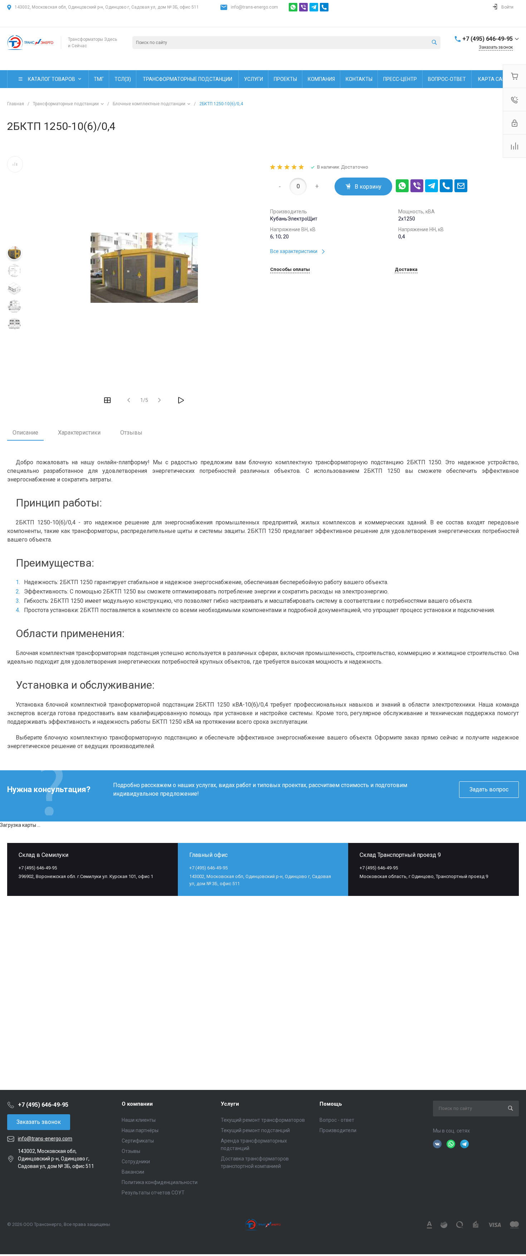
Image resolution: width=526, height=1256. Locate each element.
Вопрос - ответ (337, 1120)
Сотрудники (136, 1161)
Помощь (331, 1104)
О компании (137, 1104)
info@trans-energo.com (254, 7)
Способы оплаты (290, 269)
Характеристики (79, 432)
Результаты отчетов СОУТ (153, 1193)
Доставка (406, 269)
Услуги (230, 1104)
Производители (338, 1130)
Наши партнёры (140, 1130)
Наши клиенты (139, 1120)
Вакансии (133, 1172)
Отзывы (131, 432)
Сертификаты (138, 1141)
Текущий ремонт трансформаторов (263, 1120)
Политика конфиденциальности (160, 1182)
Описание (25, 432)
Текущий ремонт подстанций (255, 1130)
